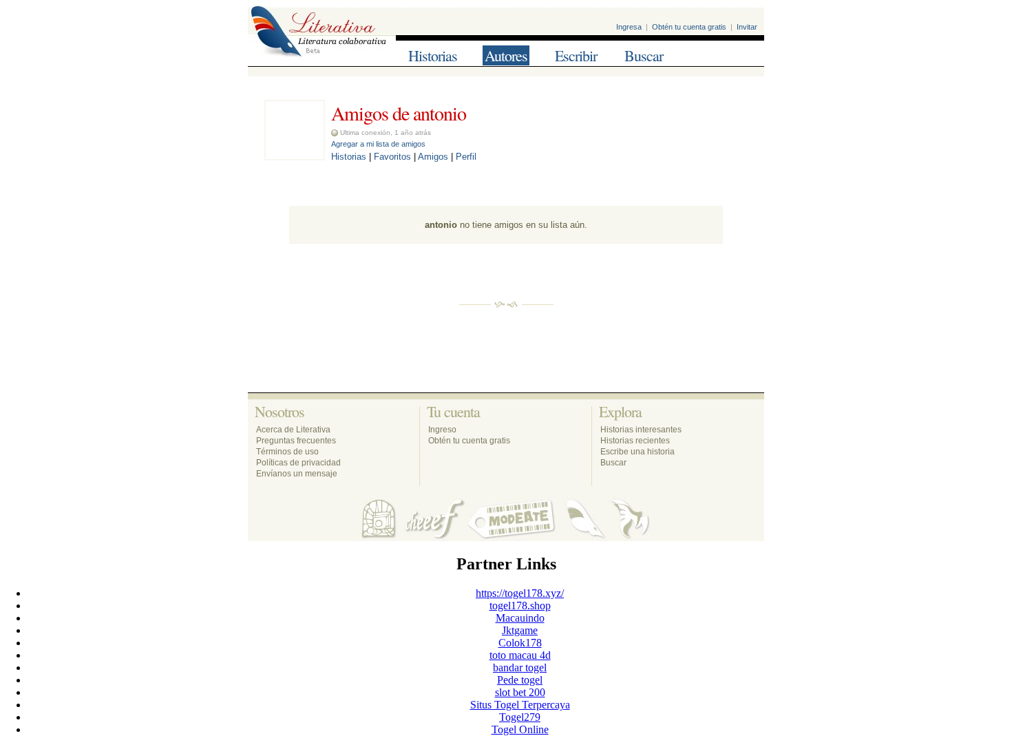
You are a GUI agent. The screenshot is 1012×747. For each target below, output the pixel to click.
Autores (506, 55)
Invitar (747, 27)
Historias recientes (635, 440)
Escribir (576, 55)
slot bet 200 (520, 692)
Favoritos (392, 156)
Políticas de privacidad (298, 462)
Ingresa (629, 27)
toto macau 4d (520, 655)
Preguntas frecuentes (296, 440)
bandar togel (520, 667)
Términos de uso (287, 451)
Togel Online (520, 729)
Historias (432, 55)
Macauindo (520, 618)
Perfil (466, 156)
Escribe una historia (637, 451)
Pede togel (519, 680)
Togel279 (519, 717)
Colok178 (520, 643)
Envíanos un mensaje (296, 473)
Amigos (433, 156)
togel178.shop (520, 605)
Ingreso (442, 429)
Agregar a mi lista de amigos (378, 144)
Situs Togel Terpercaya (520, 705)
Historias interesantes (641, 429)
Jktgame (520, 630)
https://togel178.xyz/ (520, 593)
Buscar (643, 55)
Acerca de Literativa (293, 429)
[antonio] (294, 156)
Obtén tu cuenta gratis (689, 27)
